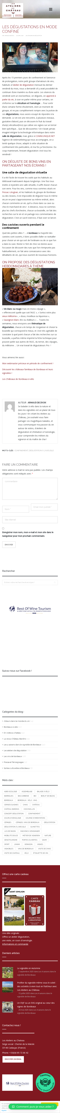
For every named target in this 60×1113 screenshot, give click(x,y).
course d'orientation (35, 818)
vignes (40, 844)
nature (48, 836)
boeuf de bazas (48, 796)
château (36, 805)
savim (44, 840)
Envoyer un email (13, 1059)
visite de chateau (12, 853)
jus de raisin (10, 831)
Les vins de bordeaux (13, 756)
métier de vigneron (31, 836)
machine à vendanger (30, 831)
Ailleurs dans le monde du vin (17, 721)
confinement (21, 450)
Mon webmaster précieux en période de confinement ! (27, 363)
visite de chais (44, 849)
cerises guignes (11, 805)
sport (6, 844)
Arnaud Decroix (9, 35)
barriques (8, 796)
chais (25, 805)
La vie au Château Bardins (15, 739)
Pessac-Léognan (10, 192)
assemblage (27, 792)
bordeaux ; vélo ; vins (27, 800)
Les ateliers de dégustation (34, 35)
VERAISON (28, 844)
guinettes (35, 827)
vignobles (8, 849)
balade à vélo (43, 792)
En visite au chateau (12, 733)
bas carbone (23, 796)
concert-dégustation (14, 814)
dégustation (49, 822)
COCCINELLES (29, 809)
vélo (26, 853)
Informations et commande (15, 944)
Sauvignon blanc (11, 319)
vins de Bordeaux (25, 849)
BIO (35, 796)
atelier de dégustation (23, 84)
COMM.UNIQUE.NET (45, 136)
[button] (33, 1106)
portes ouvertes (29, 840)
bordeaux (8, 800)
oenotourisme (10, 840)
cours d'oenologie (12, 818)
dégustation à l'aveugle (41, 450)
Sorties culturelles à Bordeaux (17, 768)
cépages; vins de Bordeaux (27, 822)
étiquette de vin (40, 853)
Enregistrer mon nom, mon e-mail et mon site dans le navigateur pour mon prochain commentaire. (27, 534)
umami (17, 844)
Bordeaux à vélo (11, 727)
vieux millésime (9, 316)
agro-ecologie (10, 792)
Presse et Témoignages (14, 762)
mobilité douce (11, 836)
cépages (7, 822)
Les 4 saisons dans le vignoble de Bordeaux (22, 745)
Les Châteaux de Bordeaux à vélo (18, 379)
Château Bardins (11, 809)
